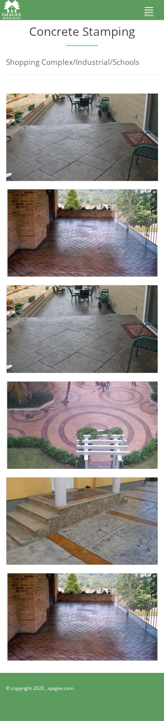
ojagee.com (61, 688)
